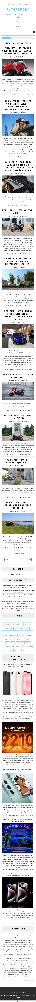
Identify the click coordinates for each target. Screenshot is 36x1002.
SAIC (18, 643)
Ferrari (17, 624)
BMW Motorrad (19, 94)
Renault (13, 643)
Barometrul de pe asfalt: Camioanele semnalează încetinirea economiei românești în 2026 (18, 959)
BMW (12, 369)
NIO (14, 639)
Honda (30, 94)
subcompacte (7, 646)
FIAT (22, 624)
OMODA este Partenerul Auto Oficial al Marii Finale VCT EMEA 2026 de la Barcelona (18, 820)
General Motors (8, 628)
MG (20, 635)
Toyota (22, 646)
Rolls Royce (29, 369)
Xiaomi (19, 650)
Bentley (10, 621)
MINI (25, 369)
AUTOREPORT (18, 9)
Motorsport (8, 639)
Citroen (29, 621)
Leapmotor (13, 632)
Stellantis (28, 643)
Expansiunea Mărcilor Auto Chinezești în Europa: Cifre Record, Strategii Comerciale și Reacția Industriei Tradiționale (18, 596)
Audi (6, 621)
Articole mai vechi (19, 553)
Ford (26, 624)
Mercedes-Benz (13, 635)
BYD (20, 621)
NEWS (10, 94)
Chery (24, 621)
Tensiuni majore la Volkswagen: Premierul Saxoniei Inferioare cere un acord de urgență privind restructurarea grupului (18, 608)
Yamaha (18, 96)
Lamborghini (6, 632)
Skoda (22, 643)
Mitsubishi (29, 635)
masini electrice (29, 632)
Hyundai (21, 628)
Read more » (18, 710)
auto (24, 57)
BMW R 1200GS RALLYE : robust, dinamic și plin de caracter (18, 505)
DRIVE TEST (11, 253)
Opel (23, 639)
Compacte (6, 624)
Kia (31, 628)
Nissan (18, 639)
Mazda (5, 635)
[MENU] (34, 32)
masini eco (20, 632)
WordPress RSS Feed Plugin (30, 923)
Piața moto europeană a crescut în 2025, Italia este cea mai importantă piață (18, 51)
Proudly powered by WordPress (10, 995)
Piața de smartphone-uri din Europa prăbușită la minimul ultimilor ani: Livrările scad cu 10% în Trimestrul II (18, 874)
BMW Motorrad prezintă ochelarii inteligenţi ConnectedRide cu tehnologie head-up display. (18, 105)
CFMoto (26, 94)
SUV (13, 646)
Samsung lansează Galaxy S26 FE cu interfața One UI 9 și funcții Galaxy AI (18, 770)
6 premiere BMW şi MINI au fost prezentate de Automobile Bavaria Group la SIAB (18, 315)
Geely (30, 624)
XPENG (24, 650)
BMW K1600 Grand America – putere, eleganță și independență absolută (18, 261)
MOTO (7, 94)
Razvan (25, 216)
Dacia (12, 624)
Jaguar (26, 628)
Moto (29, 547)
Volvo (10, 650)
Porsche (7, 643)
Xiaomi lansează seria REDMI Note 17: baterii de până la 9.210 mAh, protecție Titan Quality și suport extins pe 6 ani (18, 718)
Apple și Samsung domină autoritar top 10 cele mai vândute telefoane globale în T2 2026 (18, 665)
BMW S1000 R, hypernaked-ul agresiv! (18, 211)
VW (15, 650)
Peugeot (28, 639)
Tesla (17, 646)
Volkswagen (29, 646)
